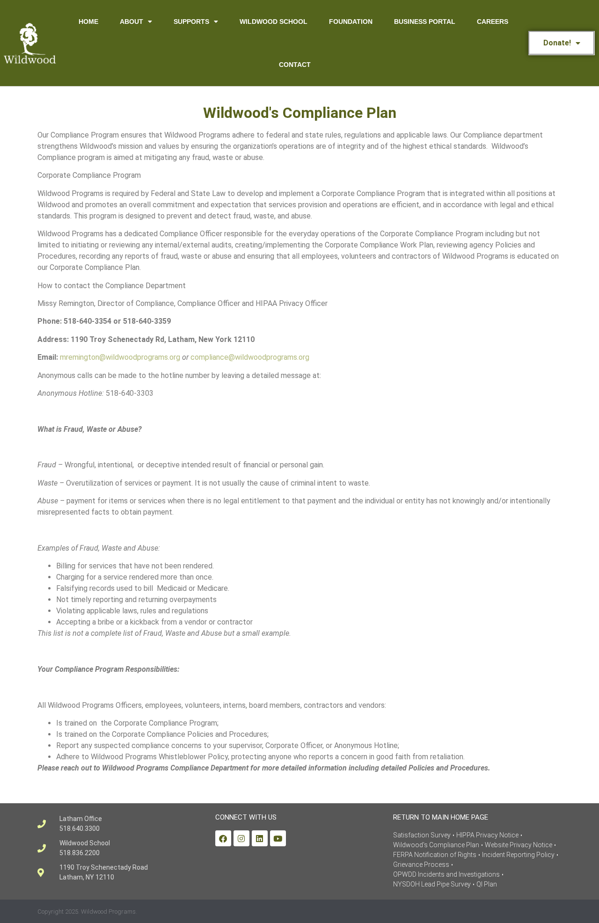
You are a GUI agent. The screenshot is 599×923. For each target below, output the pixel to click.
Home (88, 21)
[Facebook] (223, 838)
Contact (295, 64)
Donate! (557, 42)
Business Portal (424, 21)
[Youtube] (278, 838)
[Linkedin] (260, 838)
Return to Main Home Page (440, 817)
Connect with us (246, 817)
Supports (191, 21)
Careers (492, 21)
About (131, 21)
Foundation (351, 21)
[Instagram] (241, 838)
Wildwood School (273, 21)
